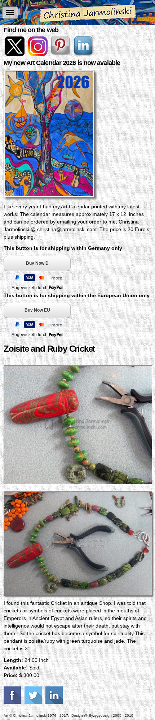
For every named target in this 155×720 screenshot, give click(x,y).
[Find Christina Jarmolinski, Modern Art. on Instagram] (38, 54)
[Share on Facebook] (13, 695)
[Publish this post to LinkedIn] (55, 695)
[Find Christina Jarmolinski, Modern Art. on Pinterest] (61, 54)
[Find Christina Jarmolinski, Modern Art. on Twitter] (15, 54)
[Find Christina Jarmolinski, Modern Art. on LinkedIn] (84, 54)
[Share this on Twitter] (34, 695)
